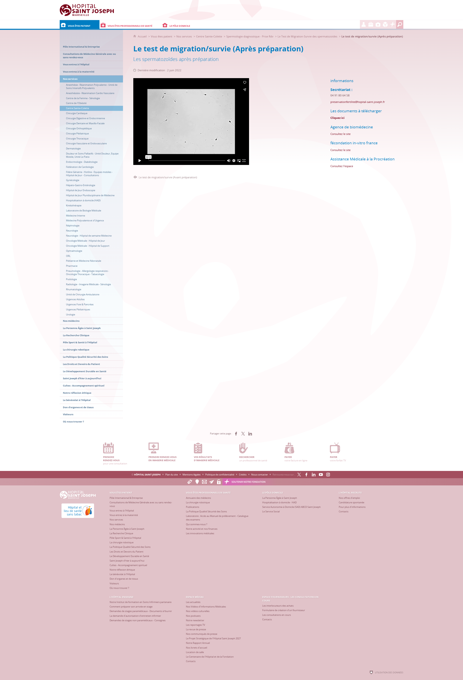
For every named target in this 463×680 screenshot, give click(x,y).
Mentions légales (191, 474)
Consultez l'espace (341, 166)
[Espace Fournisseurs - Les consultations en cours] (385, 24)
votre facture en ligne (295, 458)
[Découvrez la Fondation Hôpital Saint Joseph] (392, 24)
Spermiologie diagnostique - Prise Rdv (249, 36)
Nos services (184, 36)
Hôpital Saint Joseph (147, 474)
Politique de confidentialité (219, 474)
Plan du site (171, 474)
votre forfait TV (338, 458)
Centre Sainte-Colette (209, 36)
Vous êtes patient (161, 36)
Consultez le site (340, 134)
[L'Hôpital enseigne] (370, 24)
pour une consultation (115, 460)
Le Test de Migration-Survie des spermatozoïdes (307, 36)
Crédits (243, 474)
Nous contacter (259, 474)
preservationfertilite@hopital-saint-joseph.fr (357, 102)
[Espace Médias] (378, 24)
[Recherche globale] (399, 24)
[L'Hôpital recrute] (363, 24)
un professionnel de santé (253, 458)
